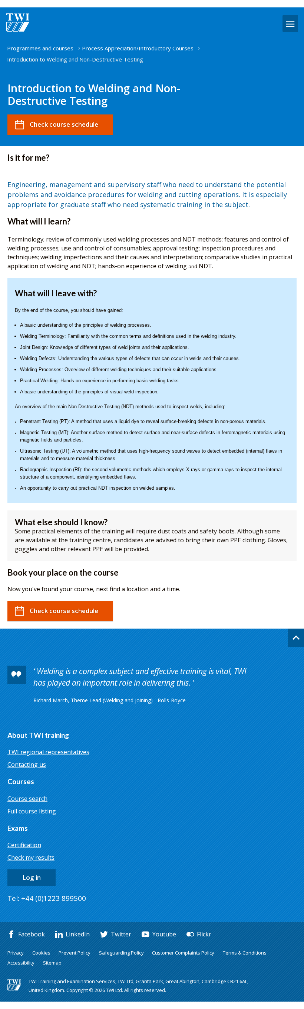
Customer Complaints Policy (183, 952)
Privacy (15, 952)
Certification (24, 845)
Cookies (41, 952)
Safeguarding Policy (121, 952)
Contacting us (26, 764)
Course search (27, 799)
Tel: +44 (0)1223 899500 (46, 898)
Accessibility (20, 962)
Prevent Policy (74, 952)
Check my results (30, 857)
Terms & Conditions (245, 952)
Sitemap (52, 962)
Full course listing (31, 811)
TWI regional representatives (48, 752)
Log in (31, 877)
